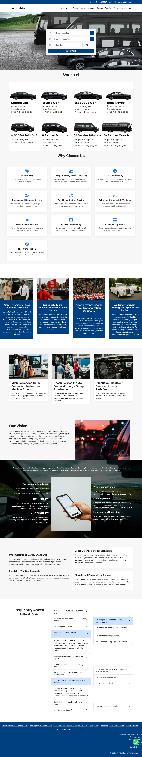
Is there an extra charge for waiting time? (68, 665)
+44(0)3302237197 (99, 2)
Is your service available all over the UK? (68, 612)
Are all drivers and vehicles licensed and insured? (70, 620)
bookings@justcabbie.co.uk (121, 2)
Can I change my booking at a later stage (68, 703)
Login (130, 8)
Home (62, 8)
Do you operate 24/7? (63, 627)
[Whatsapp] (136, 742)
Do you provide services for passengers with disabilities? (112, 670)
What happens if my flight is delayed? (111, 641)
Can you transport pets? (106, 677)
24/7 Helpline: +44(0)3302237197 (15, 726)
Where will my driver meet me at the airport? (68, 657)
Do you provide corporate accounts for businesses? (70, 681)
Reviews (100, 8)
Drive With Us (110, 8)
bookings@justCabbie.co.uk (41, 726)
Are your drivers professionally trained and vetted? (69, 673)
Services (91, 8)
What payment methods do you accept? (67, 633)
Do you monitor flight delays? (108, 636)
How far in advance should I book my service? (111, 629)
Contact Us (121, 8)
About (68, 8)
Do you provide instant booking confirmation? (109, 621)
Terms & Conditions (117, 726)
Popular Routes (132, 726)
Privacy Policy (94, 726)
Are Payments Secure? (63, 710)
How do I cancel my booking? (108, 706)
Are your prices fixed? (105, 683)
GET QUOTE (71, 51)
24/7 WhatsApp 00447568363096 (70, 726)
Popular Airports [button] (79, 8)
